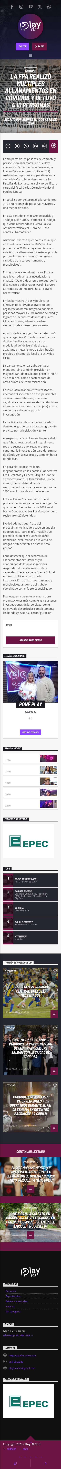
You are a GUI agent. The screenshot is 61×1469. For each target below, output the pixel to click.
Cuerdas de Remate (16, 802)
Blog (25, 1449)
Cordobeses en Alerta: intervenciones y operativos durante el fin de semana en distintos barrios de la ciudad (30, 1105)
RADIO (40, 46)
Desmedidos (12, 768)
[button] (30, 55)
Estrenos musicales (16, 1301)
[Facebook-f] (12, 6)
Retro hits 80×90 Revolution (21, 790)
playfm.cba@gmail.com (22, 1368)
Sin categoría (13, 1311)
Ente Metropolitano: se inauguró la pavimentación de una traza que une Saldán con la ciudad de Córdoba (30, 1048)
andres (27, 119)
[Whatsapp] (49, 6)
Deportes (10, 971)
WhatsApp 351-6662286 (16, 1335)
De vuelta (10, 779)
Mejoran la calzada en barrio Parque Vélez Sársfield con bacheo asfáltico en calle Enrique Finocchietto (30, 1219)
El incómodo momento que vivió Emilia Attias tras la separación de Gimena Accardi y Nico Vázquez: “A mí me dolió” (30, 1173)
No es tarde (11, 756)
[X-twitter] (40, 6)
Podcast (11, 1449)
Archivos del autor (30, 640)
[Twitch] (30, 6)
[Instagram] (21, 6)
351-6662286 (16, 1361)
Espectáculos (13, 1296)
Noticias (30, 70)
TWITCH (22, 46)
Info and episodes (30, 732)
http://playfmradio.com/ (22, 1355)
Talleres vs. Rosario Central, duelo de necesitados (31, 991)
